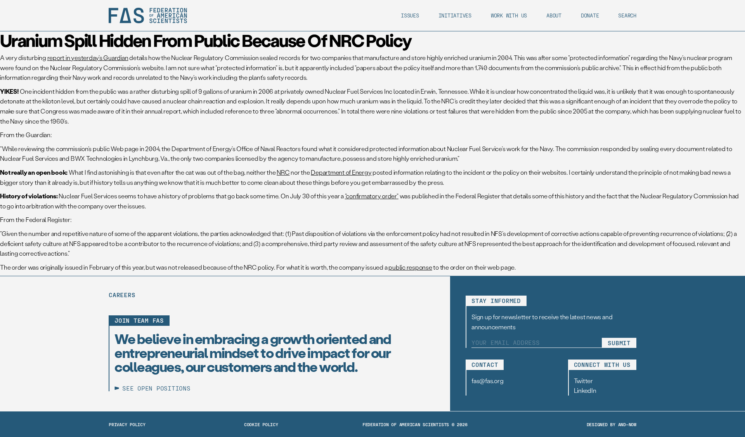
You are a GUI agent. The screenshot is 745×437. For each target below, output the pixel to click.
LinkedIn (585, 390)
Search (627, 15)
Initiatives (454, 15)
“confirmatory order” (371, 196)
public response (410, 267)
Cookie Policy (261, 424)
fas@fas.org (487, 381)
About (553, 15)
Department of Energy (341, 172)
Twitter (583, 381)
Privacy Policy (127, 424)
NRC (283, 172)
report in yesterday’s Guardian (87, 57)
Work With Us (509, 15)
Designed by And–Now (611, 424)
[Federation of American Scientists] (148, 15)
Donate (590, 15)
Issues (410, 15)
